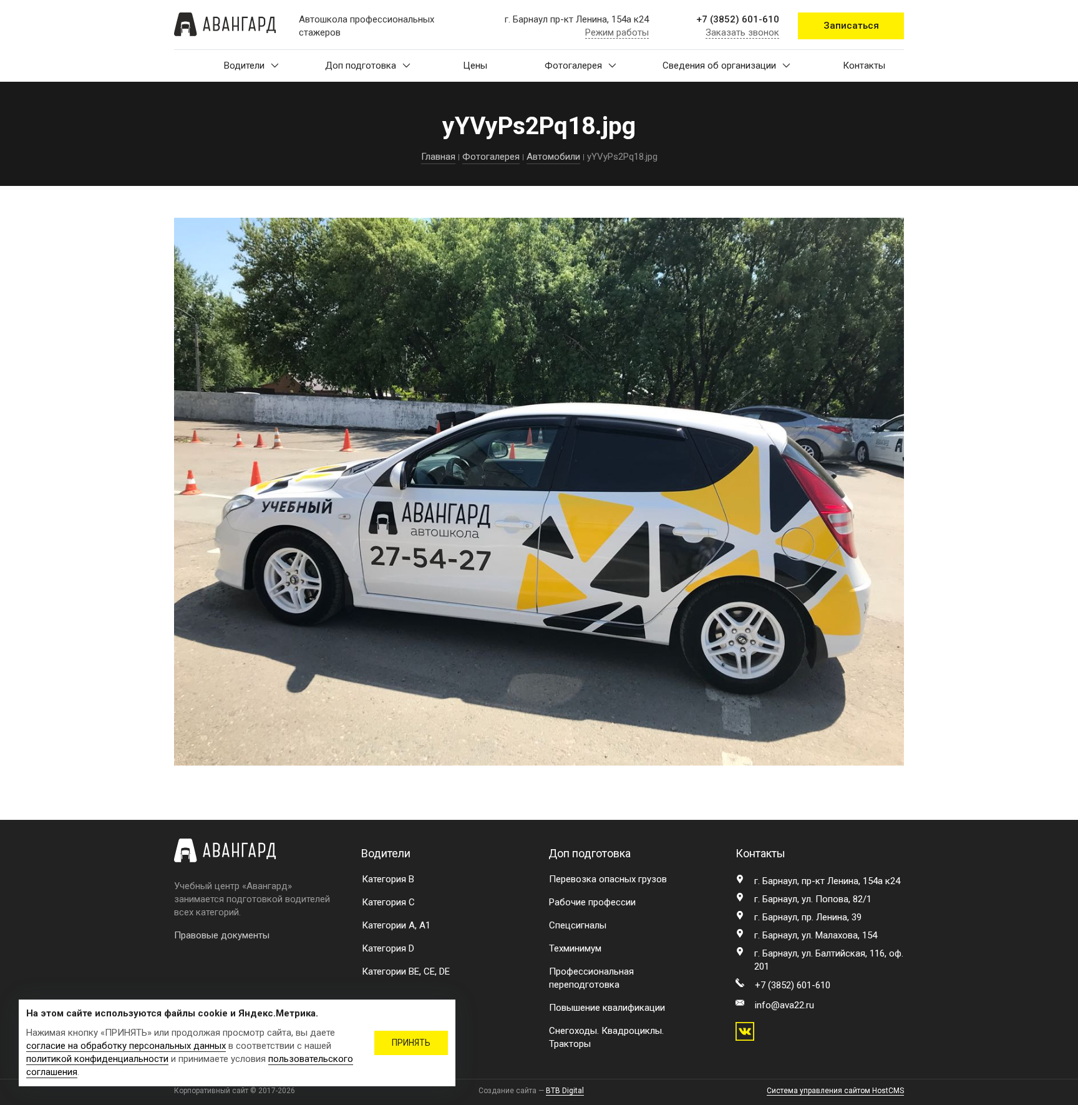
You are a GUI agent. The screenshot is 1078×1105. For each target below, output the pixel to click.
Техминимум (575, 948)
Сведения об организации (719, 65)
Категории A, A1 (396, 925)
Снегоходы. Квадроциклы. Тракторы (606, 1037)
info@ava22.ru (784, 1005)
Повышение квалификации (607, 1007)
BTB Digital (565, 1090)
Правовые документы (222, 935)
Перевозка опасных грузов (608, 879)
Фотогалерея (573, 65)
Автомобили (553, 156)
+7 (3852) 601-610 (737, 19)
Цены (475, 65)
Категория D (388, 948)
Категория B (388, 879)
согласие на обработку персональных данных (126, 1045)
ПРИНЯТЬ (411, 1043)
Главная (438, 156)
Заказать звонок (742, 32)
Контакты (864, 65)
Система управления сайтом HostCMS (835, 1090)
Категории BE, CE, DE (406, 971)
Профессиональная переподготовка (591, 978)
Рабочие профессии (592, 902)
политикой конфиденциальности (97, 1058)
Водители (244, 65)
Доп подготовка (360, 65)
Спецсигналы (577, 925)
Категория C (388, 902)
